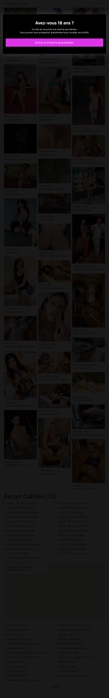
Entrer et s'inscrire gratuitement (54, 42)
